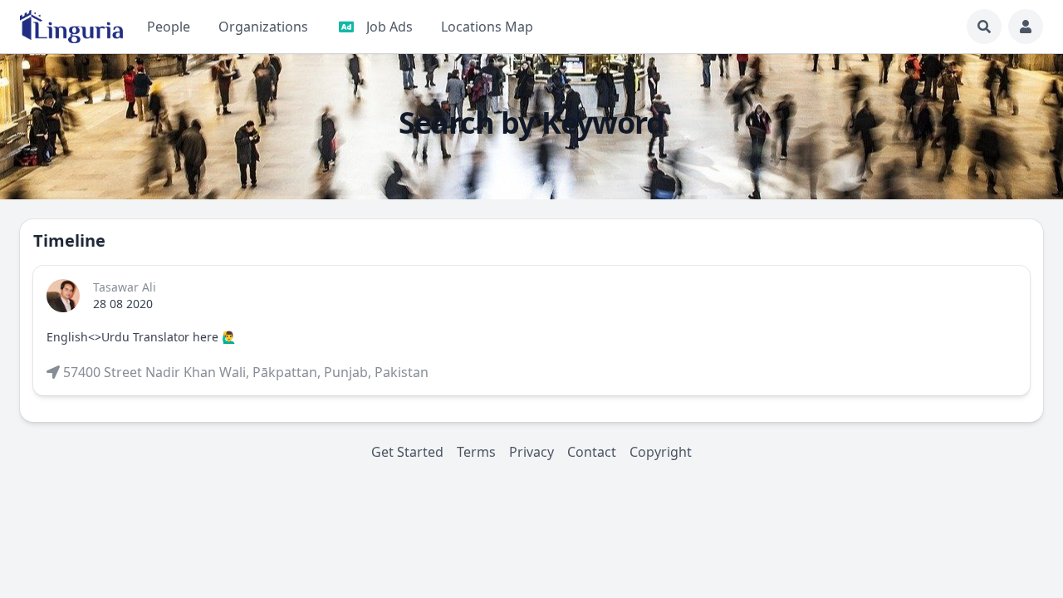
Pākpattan (284, 372)
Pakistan (402, 372)
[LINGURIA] (71, 26)
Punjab (346, 372)
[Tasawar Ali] (63, 295)
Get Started (407, 452)
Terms (476, 452)
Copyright (660, 452)
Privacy (531, 452)
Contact (591, 452)
